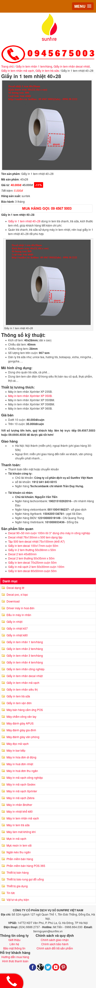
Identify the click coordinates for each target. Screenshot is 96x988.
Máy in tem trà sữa (18, 825)
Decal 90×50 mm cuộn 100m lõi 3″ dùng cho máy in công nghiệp (49, 533)
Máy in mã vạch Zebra (20, 798)
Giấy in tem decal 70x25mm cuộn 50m (32, 562)
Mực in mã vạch (16, 838)
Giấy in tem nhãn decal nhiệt (72, 66)
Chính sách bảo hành (55, 944)
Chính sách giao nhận (55, 940)
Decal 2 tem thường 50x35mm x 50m (31, 558)
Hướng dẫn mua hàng (15, 957)
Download (13, 601)
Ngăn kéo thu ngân (19, 852)
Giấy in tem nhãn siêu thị (22, 689)
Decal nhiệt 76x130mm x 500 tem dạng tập (35, 537)
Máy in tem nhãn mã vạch (23, 818)
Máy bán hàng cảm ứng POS (25, 710)
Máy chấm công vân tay (21, 716)
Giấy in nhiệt (14, 622)
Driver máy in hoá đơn (20, 608)
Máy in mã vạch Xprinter (22, 791)
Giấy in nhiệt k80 (17, 635)
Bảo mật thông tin (14, 948)
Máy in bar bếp (16, 750)
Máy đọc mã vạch (18, 744)
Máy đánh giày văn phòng (23, 737)
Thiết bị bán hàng (18, 872)
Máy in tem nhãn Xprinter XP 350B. (30, 396)
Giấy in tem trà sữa (47, 70)
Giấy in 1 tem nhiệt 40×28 (24, 221)
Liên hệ (14, 944)
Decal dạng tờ (15, 588)
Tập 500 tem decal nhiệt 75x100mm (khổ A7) (36, 541)
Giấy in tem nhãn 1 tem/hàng (34, 66)
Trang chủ (7, 66)
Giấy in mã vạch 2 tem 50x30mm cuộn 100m (36, 567)
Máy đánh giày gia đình (21, 730)
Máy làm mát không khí (21, 832)
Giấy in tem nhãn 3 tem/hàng (25, 655)
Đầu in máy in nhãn (19, 615)
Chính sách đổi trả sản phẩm (55, 948)
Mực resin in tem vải (19, 845)
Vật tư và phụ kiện (18, 899)
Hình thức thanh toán (15, 961)
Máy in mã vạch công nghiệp (25, 777)
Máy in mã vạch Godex (21, 784)
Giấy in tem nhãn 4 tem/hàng (25, 662)
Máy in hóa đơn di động (21, 757)
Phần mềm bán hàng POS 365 (26, 866)
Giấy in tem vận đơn (19, 703)
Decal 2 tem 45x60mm (22, 554)
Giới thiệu (14, 940)
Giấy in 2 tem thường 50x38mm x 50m (32, 550)
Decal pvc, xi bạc (17, 594)
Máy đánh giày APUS (20, 723)
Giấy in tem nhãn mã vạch (17, 70)
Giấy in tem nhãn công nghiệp (26, 669)
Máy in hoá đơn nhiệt (20, 764)
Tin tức (11, 893)
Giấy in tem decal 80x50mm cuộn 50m (32, 571)
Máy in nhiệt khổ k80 (20, 811)
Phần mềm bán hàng (20, 859)
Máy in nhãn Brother (19, 805)
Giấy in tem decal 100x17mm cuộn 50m (33, 546)
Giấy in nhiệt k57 (17, 628)
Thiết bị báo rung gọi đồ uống (25, 879)
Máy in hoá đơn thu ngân (22, 771)
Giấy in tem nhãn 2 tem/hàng (25, 649)
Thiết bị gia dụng (17, 886)
